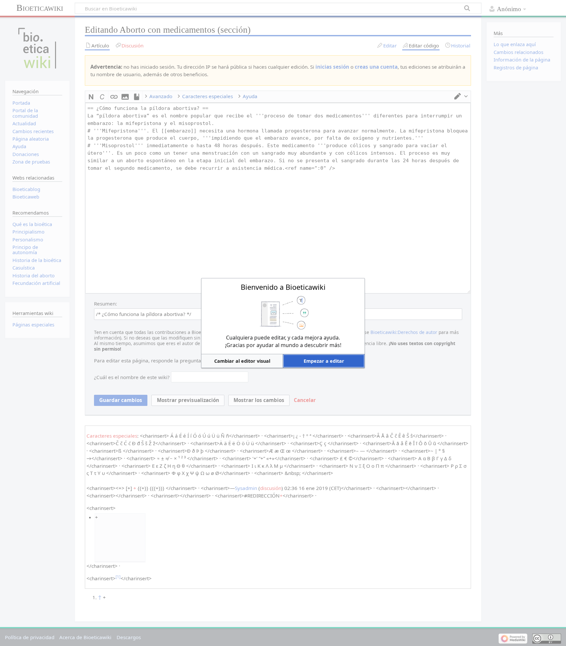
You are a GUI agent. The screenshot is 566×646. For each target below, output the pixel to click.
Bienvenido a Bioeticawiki (283, 287)
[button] (242, 361)
